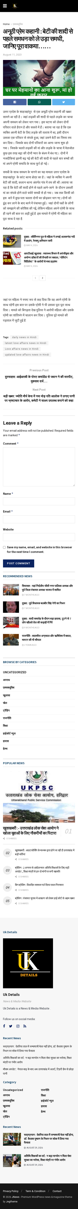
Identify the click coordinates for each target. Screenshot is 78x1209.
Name (8, 494)
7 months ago (31, 595)
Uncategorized (14, 672)
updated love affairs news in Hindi (27, 354)
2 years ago (30, 645)
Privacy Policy (10, 1191)
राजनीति (7, 718)
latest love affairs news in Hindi (25, 343)
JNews (15, 1197)
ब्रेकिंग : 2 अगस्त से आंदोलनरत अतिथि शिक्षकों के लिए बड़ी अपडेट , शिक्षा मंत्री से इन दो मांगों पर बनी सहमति (42, 869)
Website (8, 529)
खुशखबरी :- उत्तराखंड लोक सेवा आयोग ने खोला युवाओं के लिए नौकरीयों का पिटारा (31, 830)
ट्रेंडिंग (6, 710)
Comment (11, 443)
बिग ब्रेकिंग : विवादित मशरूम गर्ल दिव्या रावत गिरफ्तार (39, 885)
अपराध (6, 679)
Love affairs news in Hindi (22, 349)
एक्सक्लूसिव (18, 24)
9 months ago (31, 628)
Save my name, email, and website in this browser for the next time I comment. (39, 549)
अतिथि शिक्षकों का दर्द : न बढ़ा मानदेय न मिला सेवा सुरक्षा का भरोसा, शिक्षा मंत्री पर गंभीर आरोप (47, 1158)
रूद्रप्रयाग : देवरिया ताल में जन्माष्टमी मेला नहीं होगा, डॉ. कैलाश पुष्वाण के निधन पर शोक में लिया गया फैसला (49, 1138)
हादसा (6, 741)
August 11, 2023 (12, 54)
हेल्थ (5, 748)
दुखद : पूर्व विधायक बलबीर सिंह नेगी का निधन (43, 603)
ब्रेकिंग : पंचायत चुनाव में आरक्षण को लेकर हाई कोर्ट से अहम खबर (45, 898)
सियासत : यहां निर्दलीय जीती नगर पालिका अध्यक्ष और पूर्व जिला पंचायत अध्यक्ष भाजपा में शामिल (47, 588)
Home (6, 24)
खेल (5, 702)
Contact (57, 1191)
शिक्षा (5, 725)
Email (8, 511)
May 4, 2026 (32, 245)
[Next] (43, 278)
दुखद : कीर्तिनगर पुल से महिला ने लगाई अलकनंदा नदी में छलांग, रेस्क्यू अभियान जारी (49, 238)
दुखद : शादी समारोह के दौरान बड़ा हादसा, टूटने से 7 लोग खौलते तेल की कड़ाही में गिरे (46, 620)
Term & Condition (35, 1191)
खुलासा (6, 695)
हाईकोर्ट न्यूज (9, 733)
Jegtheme (11, 1201)
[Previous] (35, 278)
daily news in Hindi (24, 337)
